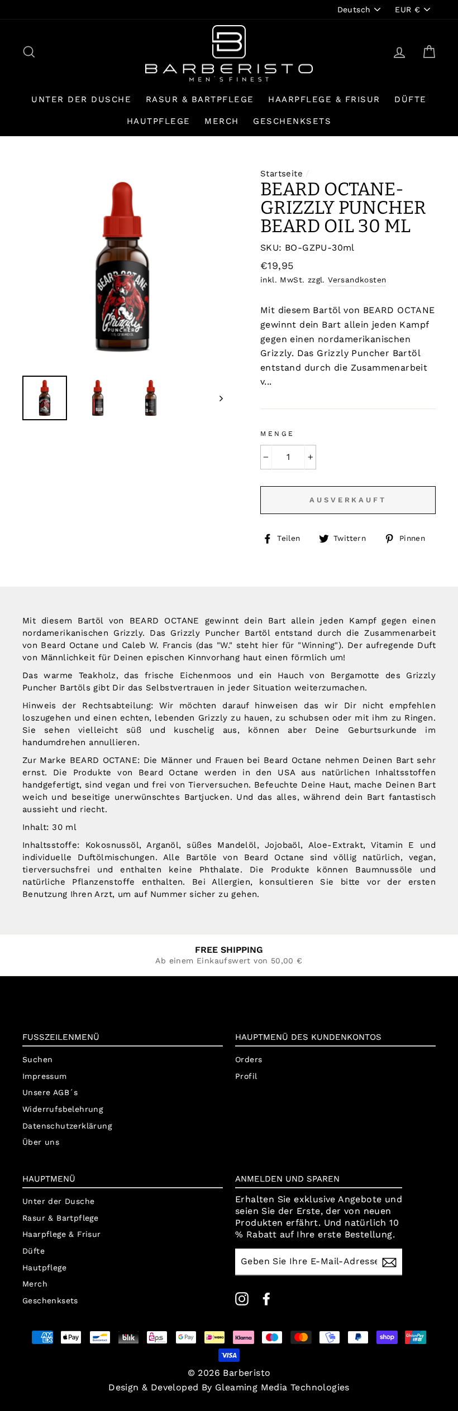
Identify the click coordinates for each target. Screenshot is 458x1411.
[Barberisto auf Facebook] (266, 1299)
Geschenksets (292, 121)
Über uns (40, 1142)
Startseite (281, 174)
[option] (122, 267)
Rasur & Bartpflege (200, 99)
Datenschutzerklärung (67, 1125)
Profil (246, 1076)
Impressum (44, 1076)
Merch (221, 121)
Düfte (410, 99)
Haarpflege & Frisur (324, 99)
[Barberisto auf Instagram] (242, 1299)
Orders (248, 1059)
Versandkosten (357, 279)
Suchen (37, 1059)
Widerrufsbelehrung (62, 1109)
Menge (277, 434)
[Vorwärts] (216, 398)
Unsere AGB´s (50, 1092)
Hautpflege (158, 121)
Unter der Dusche (81, 99)
